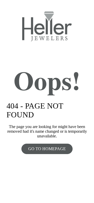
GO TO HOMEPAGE (47, 149)
